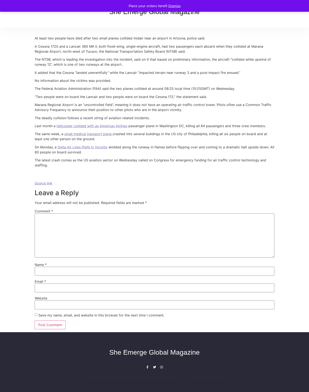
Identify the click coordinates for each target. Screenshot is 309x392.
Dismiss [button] (174, 6)
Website (41, 298)
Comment (44, 211)
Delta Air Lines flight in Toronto (82, 147)
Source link (43, 183)
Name (41, 264)
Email (40, 281)
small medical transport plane (88, 134)
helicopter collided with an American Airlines (92, 126)
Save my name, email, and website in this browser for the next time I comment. (101, 315)
